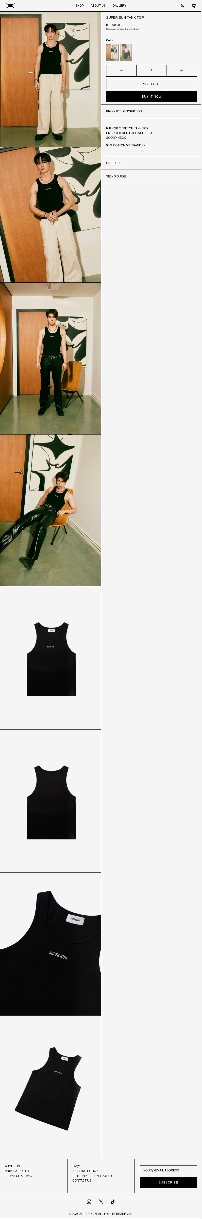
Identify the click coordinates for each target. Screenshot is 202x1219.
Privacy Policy (17, 1171)
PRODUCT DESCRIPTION (122, 111)
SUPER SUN (86, 1214)
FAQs (75, 1166)
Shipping (108, 29)
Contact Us (80, 1180)
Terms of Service (19, 1176)
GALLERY (118, 5)
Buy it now (149, 96)
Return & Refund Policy (91, 1176)
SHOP (78, 5)
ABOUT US (96, 5)
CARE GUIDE (113, 163)
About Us (12, 1166)
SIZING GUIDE (114, 176)
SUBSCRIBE (165, 1182)
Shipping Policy (84, 1171)
